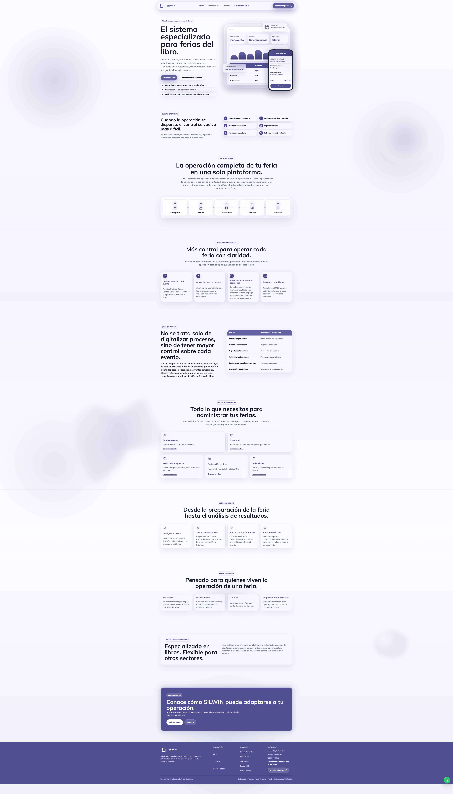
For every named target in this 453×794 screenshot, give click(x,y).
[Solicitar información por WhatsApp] (447, 780)
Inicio (201, 5)
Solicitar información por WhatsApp (278, 762)
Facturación (245, 766)
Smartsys (189, 779)
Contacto (227, 5)
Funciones (212, 5)
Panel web (244, 756)
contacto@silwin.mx (276, 751)
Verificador (244, 761)
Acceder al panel (282, 5)
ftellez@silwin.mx (275, 754)
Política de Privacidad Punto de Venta (252, 779)
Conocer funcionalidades (191, 77)
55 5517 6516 (273, 758)
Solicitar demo (241, 5)
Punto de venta (246, 752)
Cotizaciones (245, 771)
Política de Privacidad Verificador (280, 779)
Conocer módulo (170, 449)
